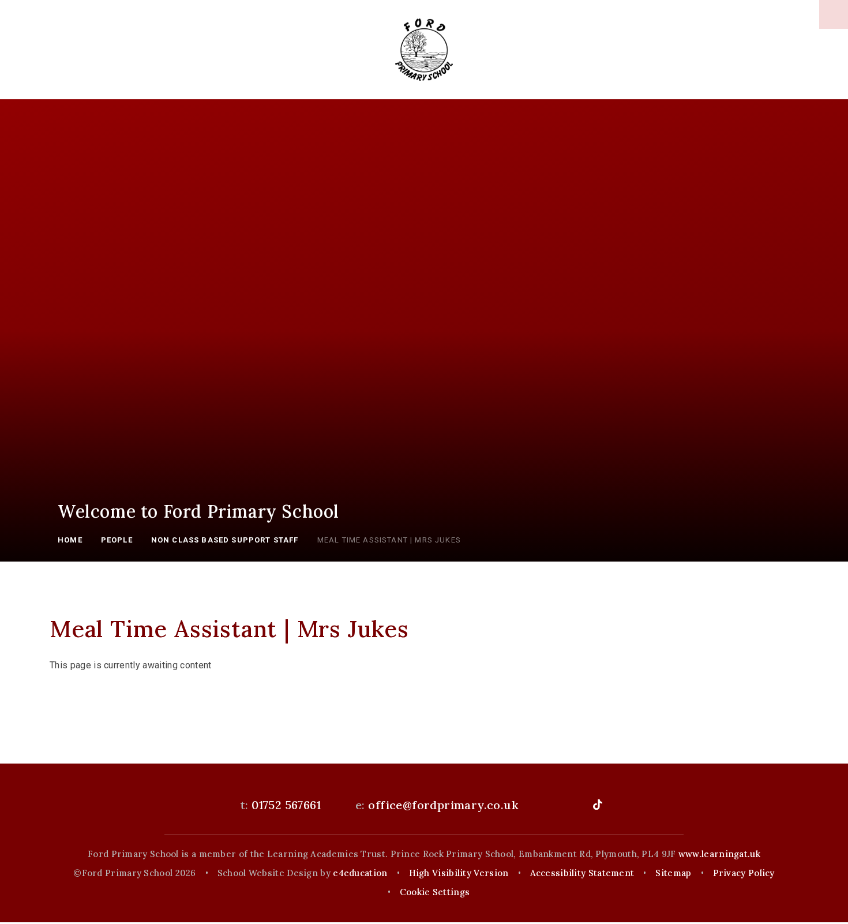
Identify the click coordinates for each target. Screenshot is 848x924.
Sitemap (673, 872)
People (117, 540)
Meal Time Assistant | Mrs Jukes (389, 540)
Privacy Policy (744, 872)
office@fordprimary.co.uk (443, 805)
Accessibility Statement (582, 872)
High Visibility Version (459, 872)
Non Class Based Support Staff (225, 540)
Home (70, 540)
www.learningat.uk (719, 853)
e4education (360, 872)
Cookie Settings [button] (435, 891)
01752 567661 (286, 805)
